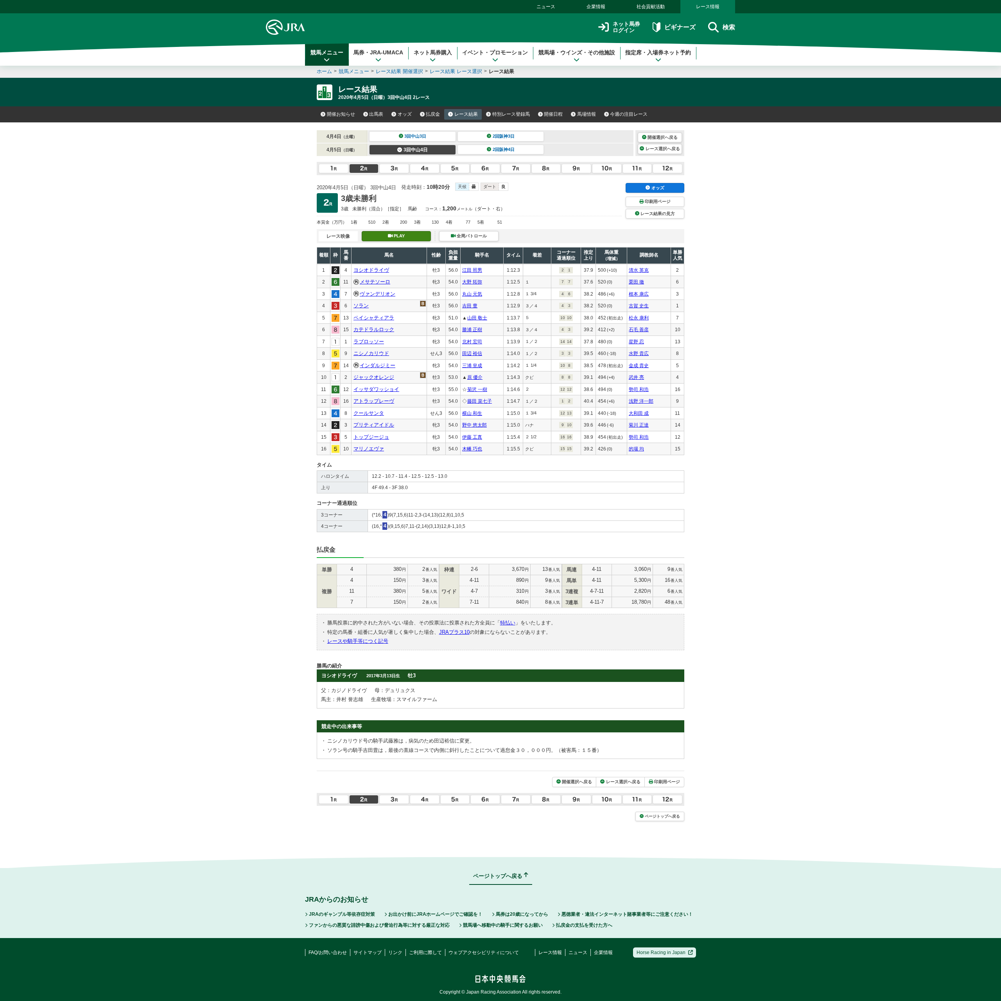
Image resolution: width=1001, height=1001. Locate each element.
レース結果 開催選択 (399, 71)
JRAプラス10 (454, 632)
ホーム (324, 71)
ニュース (545, 6)
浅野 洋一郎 (641, 401)
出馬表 (376, 114)
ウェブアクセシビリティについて (483, 952)
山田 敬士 (477, 318)
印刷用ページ (658, 201)
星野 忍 (636, 341)
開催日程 (553, 114)
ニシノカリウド (371, 353)
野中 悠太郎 (474, 425)
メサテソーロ (375, 282)
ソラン (361, 306)
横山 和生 (472, 413)
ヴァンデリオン (377, 294)
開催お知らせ (341, 114)
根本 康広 (639, 294)
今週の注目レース (629, 114)
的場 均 (636, 449)
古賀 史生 (639, 306)
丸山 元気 (472, 294)
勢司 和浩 (639, 389)
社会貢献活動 (651, 6)
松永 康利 (639, 318)
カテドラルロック (373, 329)
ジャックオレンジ (373, 377)
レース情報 (707, 6)
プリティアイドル (373, 425)
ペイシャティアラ (373, 318)
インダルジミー (377, 365)
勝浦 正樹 (472, 329)
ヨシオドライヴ (371, 270)
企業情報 (596, 6)
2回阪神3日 (504, 136)
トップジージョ (371, 437)
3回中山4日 (416, 149)
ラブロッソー (368, 341)
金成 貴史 (639, 365)
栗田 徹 (636, 282)
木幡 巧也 (472, 449)
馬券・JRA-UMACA (378, 52)
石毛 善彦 (639, 329)
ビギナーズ (679, 27)
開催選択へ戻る (663, 137)
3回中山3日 (415, 136)
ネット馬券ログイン (626, 27)
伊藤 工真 (472, 437)
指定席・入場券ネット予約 (658, 52)
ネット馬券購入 (433, 52)
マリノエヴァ (368, 449)
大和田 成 (639, 413)
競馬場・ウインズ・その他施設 (576, 52)
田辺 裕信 (472, 353)
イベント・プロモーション (495, 52)
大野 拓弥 (472, 282)
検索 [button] (729, 27)
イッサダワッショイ (376, 389)
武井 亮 (636, 377)
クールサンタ (368, 413)
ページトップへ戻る (662, 816)
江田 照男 (472, 270)
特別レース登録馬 (511, 114)
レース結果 (466, 114)
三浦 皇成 (472, 365)
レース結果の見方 (657, 213)
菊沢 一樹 (477, 389)
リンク (395, 952)
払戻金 (433, 114)
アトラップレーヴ (373, 401)
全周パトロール (472, 235)
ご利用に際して (425, 952)
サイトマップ (367, 952)
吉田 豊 (469, 306)
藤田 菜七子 (479, 401)
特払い (507, 623)
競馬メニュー (326, 52)
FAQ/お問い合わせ (328, 952)
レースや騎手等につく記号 (357, 641)
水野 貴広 (639, 353)
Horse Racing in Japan (661, 952)
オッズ (405, 114)
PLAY (399, 235)
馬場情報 (586, 114)
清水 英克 (639, 270)
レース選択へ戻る (663, 148)
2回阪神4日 (504, 149)
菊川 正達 (639, 425)
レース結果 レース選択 (456, 71)
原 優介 (475, 377)
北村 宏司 (472, 341)
